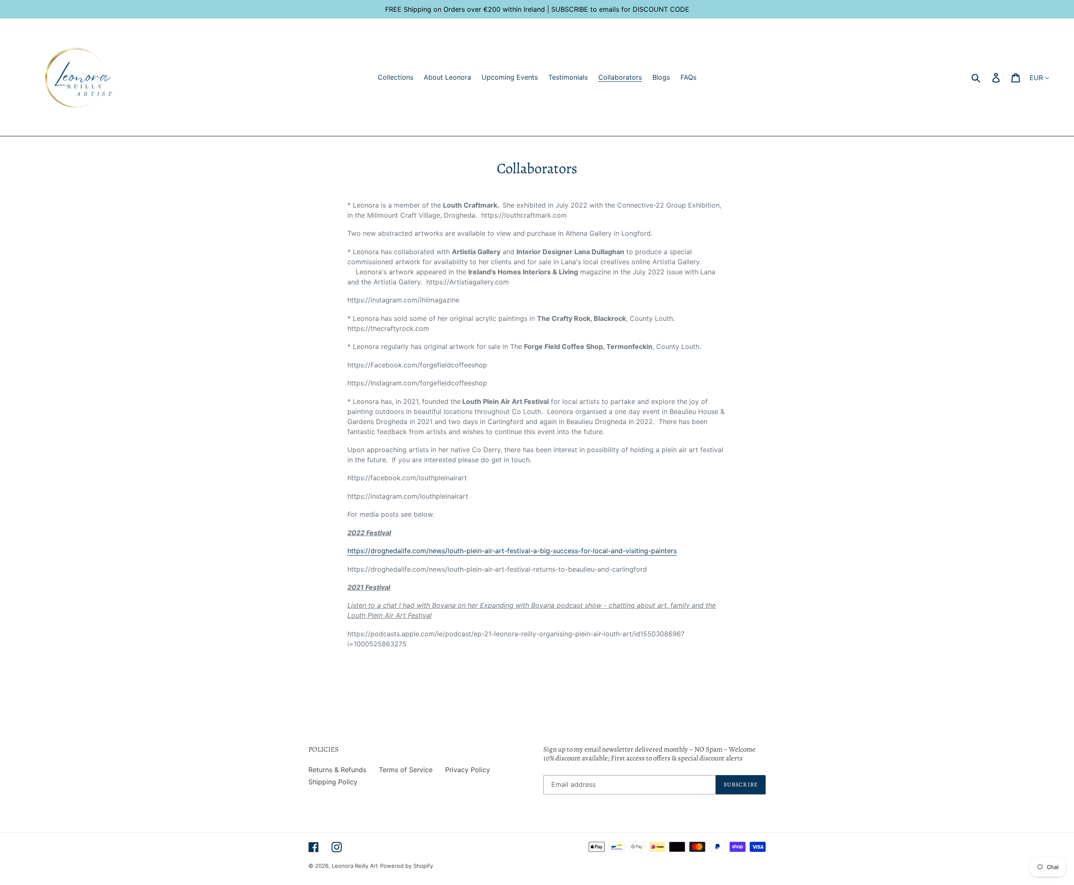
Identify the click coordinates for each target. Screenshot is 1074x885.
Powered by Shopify (406, 865)
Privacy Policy (467, 769)
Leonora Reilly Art (355, 865)
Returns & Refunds (337, 769)
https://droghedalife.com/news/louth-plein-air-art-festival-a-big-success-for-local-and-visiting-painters (512, 551)
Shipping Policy (332, 782)
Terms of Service (406, 769)
